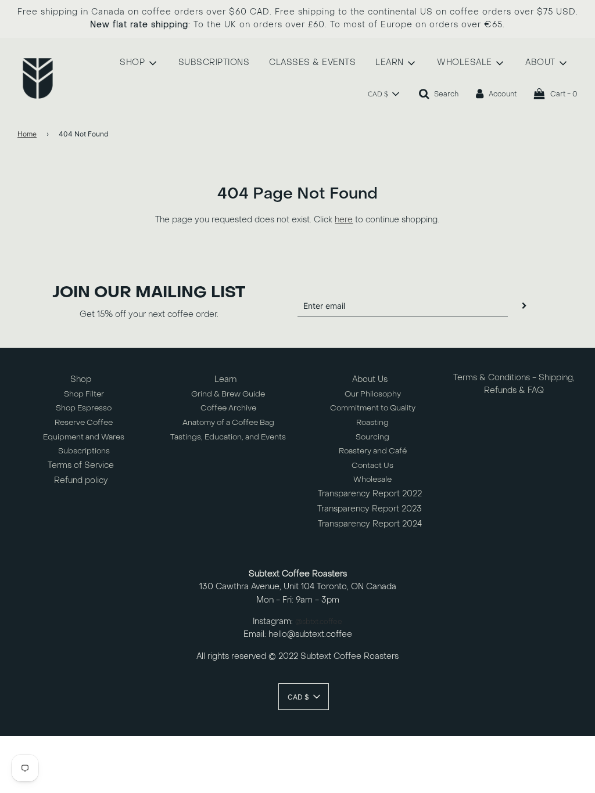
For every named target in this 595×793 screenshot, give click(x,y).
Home (27, 133)
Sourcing (372, 437)
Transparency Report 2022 (370, 493)
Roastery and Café (373, 451)
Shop (80, 379)
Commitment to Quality (372, 408)
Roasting (372, 422)
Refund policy (81, 480)
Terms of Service (81, 465)
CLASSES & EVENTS (312, 62)
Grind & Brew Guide (228, 394)
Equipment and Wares (83, 437)
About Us (370, 379)
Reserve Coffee (84, 422)
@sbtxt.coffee (318, 621)
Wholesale (372, 479)
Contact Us (372, 465)
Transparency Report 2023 (369, 508)
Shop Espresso (84, 408)
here (344, 219)
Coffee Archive (228, 408)
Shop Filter (84, 394)
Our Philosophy (373, 394)
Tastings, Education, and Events (228, 437)
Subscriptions (84, 451)
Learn (225, 379)
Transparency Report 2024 (370, 523)
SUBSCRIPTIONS (214, 62)
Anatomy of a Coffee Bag (228, 422)
